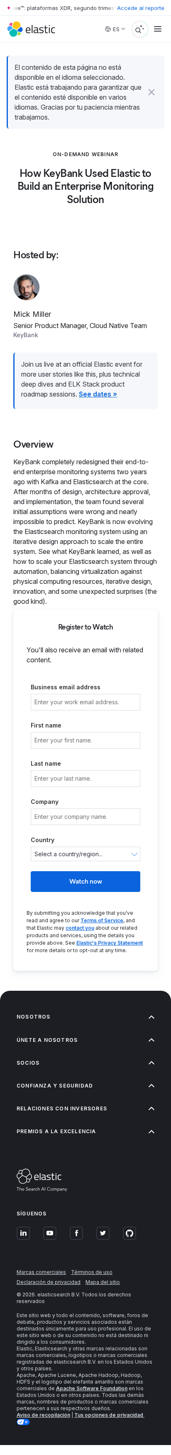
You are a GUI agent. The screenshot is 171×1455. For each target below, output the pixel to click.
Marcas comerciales (41, 1272)
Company (45, 801)
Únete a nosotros (47, 1040)
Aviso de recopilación (43, 1415)
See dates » (98, 394)
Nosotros (34, 1017)
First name (46, 725)
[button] (151, 92)
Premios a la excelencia (56, 1131)
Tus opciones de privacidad (109, 1415)
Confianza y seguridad (55, 1086)
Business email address (65, 687)
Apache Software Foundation (91, 1388)
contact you (80, 928)
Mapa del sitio (103, 1282)
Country (42, 839)
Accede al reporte (140, 8)
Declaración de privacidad (49, 1282)
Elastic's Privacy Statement (109, 943)
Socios (28, 1063)
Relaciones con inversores (62, 1108)
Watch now (85, 881)
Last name (46, 763)
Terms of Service (102, 920)
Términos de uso (91, 1272)
